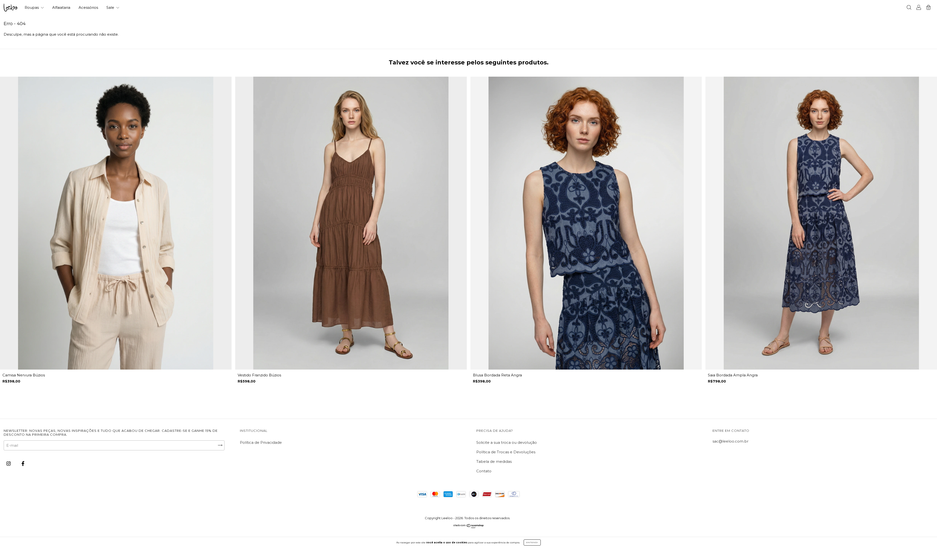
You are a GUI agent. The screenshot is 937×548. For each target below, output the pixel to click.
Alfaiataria (61, 7)
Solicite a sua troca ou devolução (506, 442)
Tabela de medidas (494, 461)
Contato (483, 471)
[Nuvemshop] (468, 527)
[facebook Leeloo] (23, 463)
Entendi (532, 542)
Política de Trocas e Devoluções (505, 452)
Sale (110, 7)
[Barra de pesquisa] (908, 8)
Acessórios (88, 7)
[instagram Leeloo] (9, 463)
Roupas (32, 7)
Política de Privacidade (261, 442)
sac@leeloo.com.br (730, 441)
